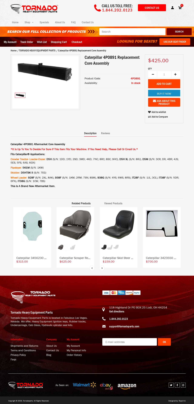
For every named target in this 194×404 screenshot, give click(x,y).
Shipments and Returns (24, 345)
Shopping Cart (59, 42)
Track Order (26, 42)
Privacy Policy (18, 355)
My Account (10, 42)
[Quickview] (47, 224)
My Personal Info (76, 350)
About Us (51, 345)
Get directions (116, 311)
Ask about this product (166, 102)
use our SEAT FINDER (175, 41)
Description (90, 133)
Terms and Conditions (23, 350)
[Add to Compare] (47, 212)
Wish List (42, 42)
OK (164, 342)
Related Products (81, 203)
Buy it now (164, 93)
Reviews (105, 133)
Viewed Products (113, 203)
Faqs (13, 359)
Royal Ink (182, 401)
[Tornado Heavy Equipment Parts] (34, 12)
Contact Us (152, 7)
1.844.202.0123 (118, 318)
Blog (48, 355)
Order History (74, 355)
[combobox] (132, 31)
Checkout (77, 42)
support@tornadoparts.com (124, 326)
